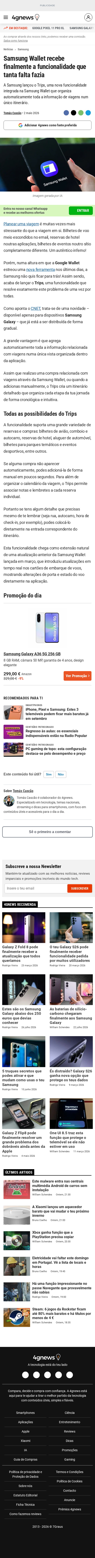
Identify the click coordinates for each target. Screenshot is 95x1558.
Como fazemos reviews (25, 1514)
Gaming (69, 1459)
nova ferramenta (40, 269)
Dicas (69, 1441)
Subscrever (79, 888)
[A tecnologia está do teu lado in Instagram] (36, 1375)
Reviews (69, 1431)
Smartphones (25, 1413)
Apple (25, 1431)
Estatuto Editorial (25, 1495)
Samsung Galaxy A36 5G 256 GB (32, 654)
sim (48, 774)
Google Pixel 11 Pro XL (48, 28)
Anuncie (69, 1500)
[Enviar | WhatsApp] (81, 112)
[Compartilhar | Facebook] (66, 112)
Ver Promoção (76, 676)
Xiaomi (25, 1441)
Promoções (70, 1450)
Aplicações (25, 1422)
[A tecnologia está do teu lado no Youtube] (47, 1375)
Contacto (69, 1490)
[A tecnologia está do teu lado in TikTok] (58, 1375)
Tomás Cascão (12, 113)
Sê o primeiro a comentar (50, 832)
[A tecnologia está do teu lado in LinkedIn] (69, 1375)
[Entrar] (88, 17)
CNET (35, 308)
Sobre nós (25, 1486)
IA (25, 1450)
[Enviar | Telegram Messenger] (88, 112)
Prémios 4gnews (69, 1509)
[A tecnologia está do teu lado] (26, 17)
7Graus (58, 1526)
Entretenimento (69, 1422)
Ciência (70, 1413)
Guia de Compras (25, 1459)
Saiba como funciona (16, 40)
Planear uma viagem (21, 224)
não (61, 774)
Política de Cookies (69, 1481)
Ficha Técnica (25, 1504)
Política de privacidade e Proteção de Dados (25, 1474)
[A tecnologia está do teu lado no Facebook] (25, 1375)
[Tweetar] (73, 112)
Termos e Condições (69, 1472)
